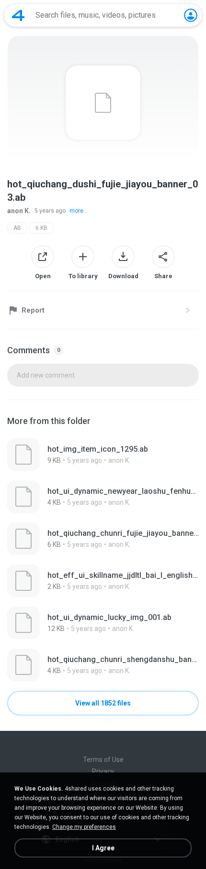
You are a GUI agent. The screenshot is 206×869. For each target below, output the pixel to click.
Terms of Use (103, 759)
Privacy (103, 771)
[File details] (103, 454)
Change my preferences (84, 827)
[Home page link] (18, 15)
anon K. (19, 211)
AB (17, 228)
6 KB (41, 228)
